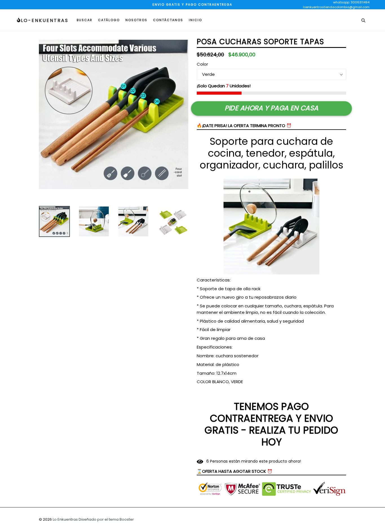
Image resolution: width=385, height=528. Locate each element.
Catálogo (109, 20)
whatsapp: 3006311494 (351, 2)
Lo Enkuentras (65, 519)
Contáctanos (168, 20)
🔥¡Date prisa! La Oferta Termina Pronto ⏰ (244, 125)
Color (202, 64)
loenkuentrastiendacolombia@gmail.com (336, 7)
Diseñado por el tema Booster (106, 519)
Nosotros (136, 20)
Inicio (195, 20)
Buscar (84, 20)
